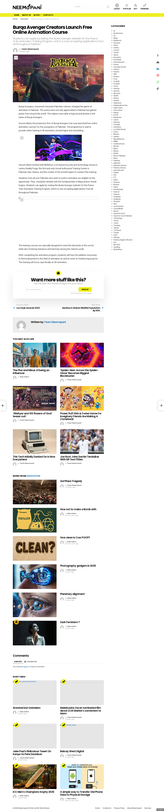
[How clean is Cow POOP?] (35, 548)
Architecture (118, 33)
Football (116, 84)
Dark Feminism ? (70, 622)
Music (115, 149)
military (116, 137)
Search (107, 7)
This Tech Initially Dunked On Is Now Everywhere (34, 458)
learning (116, 122)
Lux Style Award (119, 129)
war (114, 242)
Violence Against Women (122, 240)
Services (147, 808)
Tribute (116, 228)
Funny (115, 86)
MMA (115, 141)
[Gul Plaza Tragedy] (35, 492)
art (114, 36)
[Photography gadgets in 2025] (35, 576)
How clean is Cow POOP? (75, 537)
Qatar (115, 180)
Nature (116, 151)
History (116, 98)
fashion (116, 69)
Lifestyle (116, 124)
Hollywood (117, 103)
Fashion (116, 72)
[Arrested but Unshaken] (35, 692)
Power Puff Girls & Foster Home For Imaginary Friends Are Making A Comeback (80, 416)
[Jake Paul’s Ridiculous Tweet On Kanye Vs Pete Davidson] (35, 736)
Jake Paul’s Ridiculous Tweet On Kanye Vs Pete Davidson (32, 753)
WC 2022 (116, 245)
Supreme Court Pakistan (122, 216)
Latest (117, 9)
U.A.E (115, 235)
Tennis (115, 221)
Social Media (118, 209)
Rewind (116, 185)
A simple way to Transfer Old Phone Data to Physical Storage (81, 793)
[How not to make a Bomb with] (35, 520)
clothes (116, 48)
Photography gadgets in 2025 (78, 565)
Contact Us (107, 808)
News (115, 158)
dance (115, 55)
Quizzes (116, 182)
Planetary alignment (72, 594)
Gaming (116, 88)
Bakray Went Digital (72, 751)
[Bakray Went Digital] (82, 736)
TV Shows (117, 230)
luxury (115, 132)
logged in (26, 667)
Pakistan (116, 161)
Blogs (37, 15)
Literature (117, 127)
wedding (116, 247)
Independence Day (120, 105)
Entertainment (119, 62)
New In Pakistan (119, 156)
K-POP (115, 115)
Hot (135, 9)
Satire (115, 187)
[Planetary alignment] (35, 605)
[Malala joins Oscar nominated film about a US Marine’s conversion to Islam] (82, 692)
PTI (114, 177)
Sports (115, 211)
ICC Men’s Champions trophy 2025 (33, 792)
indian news (117, 108)
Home (16, 15)
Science (116, 192)
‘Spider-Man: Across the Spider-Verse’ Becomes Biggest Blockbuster (79, 373)
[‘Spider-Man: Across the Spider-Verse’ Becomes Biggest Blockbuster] (82, 355)
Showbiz (116, 201)
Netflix (115, 153)
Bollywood (117, 40)
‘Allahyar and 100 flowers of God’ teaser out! (32, 415)
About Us (26, 15)
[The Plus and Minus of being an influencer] (35, 355)
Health (115, 96)
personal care (118, 170)
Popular (127, 9)
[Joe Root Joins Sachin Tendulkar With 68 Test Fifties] (82, 441)
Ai (114, 31)
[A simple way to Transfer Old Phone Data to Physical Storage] (82, 776)
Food (115, 79)
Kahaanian (117, 117)
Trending (144, 9)
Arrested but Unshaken (26, 708)
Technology (117, 218)
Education (33, 475)
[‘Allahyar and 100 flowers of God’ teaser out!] (35, 398)
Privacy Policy (119, 808)
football (116, 81)
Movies (116, 146)
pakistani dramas (120, 165)
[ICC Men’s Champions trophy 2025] (35, 776)
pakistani (116, 163)
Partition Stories (119, 168)
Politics (116, 173)
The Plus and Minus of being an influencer (31, 371)
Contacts (48, 15)
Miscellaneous (118, 139)
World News (117, 249)
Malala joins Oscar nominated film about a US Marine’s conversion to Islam (80, 710)
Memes (116, 134)
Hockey (116, 100)
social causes (118, 206)
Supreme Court (119, 213)
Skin (115, 204)
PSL (114, 175)
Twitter (116, 233)
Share (16, 58)
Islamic (116, 112)
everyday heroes (119, 67)
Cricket (116, 52)
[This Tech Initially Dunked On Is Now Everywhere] (35, 441)
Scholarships (118, 189)
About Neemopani (134, 808)
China (115, 45)
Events (116, 64)
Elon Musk (117, 60)
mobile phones (119, 144)
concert (116, 50)
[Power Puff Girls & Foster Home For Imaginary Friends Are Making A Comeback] (82, 398)
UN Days (116, 237)
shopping (116, 197)
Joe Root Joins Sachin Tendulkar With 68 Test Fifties (79, 458)
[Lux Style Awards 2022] (3, 405)
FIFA (115, 74)
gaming (116, 91)
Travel (115, 223)
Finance (116, 76)
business (116, 43)
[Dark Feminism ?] (35, 633)
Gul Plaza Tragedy (71, 481)
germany (116, 93)
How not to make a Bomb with (78, 509)
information (117, 110)
